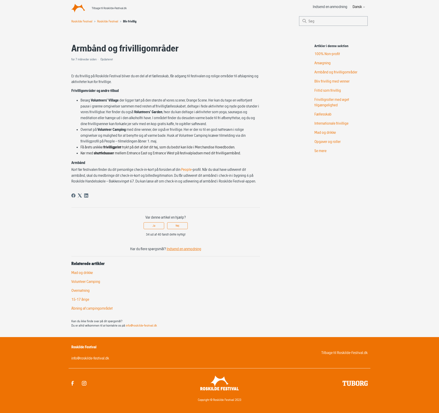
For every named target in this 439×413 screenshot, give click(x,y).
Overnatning (80, 290)
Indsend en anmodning (330, 6)
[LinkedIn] (86, 195)
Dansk (358, 6)
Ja (154, 225)
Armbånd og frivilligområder (335, 72)
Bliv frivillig (130, 21)
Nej (177, 225)
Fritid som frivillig (327, 90)
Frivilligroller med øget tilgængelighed (331, 102)
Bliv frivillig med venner (332, 81)
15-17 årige (80, 299)
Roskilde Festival (81, 21)
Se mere (320, 150)
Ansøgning (322, 63)
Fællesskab (323, 114)
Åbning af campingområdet (92, 308)
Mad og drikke (82, 272)
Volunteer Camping (85, 281)
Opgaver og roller (327, 141)
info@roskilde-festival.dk (141, 325)
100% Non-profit (327, 53)
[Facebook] (73, 195)
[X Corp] (80, 195)
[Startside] (78, 8)
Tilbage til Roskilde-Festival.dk (109, 8)
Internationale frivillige (331, 123)
